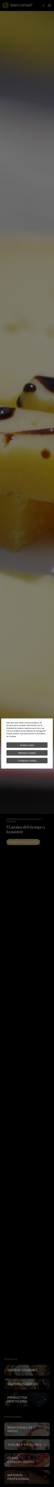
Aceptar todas (27, 745)
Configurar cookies (27, 760)
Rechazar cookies (27, 753)
